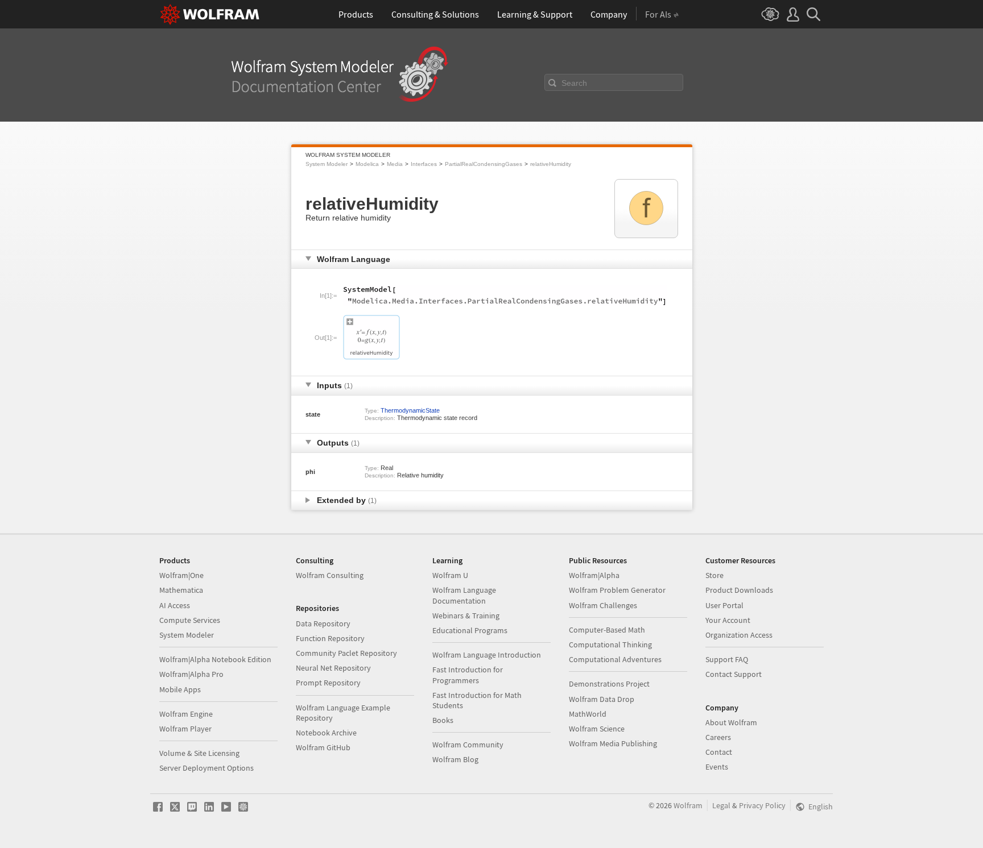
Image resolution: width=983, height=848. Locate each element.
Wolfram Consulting (330, 575)
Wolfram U (450, 575)
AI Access (174, 605)
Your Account (727, 620)
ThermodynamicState (410, 410)
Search (574, 83)
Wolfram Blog (455, 759)
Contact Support (733, 674)
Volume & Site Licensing (199, 753)
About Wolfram (731, 722)
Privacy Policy (762, 805)
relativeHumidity (550, 164)
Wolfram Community (467, 744)
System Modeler (326, 164)
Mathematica (181, 590)
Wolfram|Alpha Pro (191, 674)
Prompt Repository (328, 682)
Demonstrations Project (609, 684)
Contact (718, 752)
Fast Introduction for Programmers (467, 674)
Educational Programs (469, 630)
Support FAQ (726, 659)
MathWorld (587, 714)
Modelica (367, 164)
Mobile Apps (180, 689)
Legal (721, 805)
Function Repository (330, 638)
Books (442, 720)
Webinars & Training (465, 615)
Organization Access (739, 635)
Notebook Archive (326, 733)
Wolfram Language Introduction (486, 655)
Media (395, 164)
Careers (718, 737)
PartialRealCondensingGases (483, 164)
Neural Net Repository (333, 668)
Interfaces (424, 164)
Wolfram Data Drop (601, 699)
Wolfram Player (185, 729)
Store (714, 575)
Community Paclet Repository (346, 653)
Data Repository (323, 623)
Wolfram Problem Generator (617, 590)
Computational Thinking (610, 644)
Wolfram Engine (186, 714)
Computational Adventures (615, 659)
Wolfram (688, 805)
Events (716, 767)
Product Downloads (739, 590)
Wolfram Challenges (603, 605)
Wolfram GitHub (323, 747)
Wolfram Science (597, 729)
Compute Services (189, 620)
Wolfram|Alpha (594, 575)
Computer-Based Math (607, 630)
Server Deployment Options (206, 768)
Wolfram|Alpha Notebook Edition (215, 659)
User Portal (724, 605)
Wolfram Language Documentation (464, 595)
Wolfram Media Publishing (613, 743)
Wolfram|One (181, 575)
